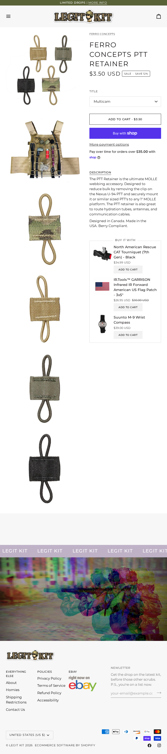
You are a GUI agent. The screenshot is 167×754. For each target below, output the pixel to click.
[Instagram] (159, 745)
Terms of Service (51, 685)
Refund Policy (49, 693)
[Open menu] (12, 16)
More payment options (109, 144)
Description (100, 172)
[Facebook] (149, 745)
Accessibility (48, 700)
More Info (97, 2)
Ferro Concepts (102, 33)
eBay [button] (73, 672)
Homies (12, 690)
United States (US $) (27, 735)
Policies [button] (44, 672)
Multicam (102, 101)
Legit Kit (16, 745)
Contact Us (15, 710)
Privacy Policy (49, 678)
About (11, 683)
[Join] (157, 693)
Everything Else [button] (16, 674)
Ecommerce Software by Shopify (65, 745)
